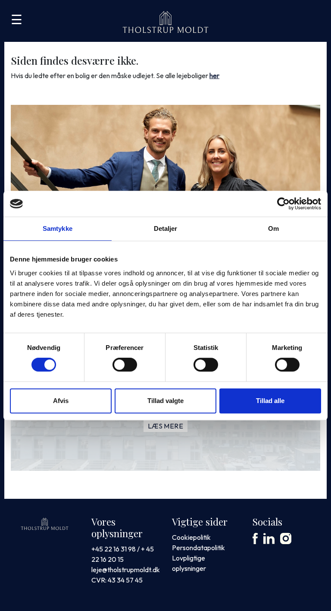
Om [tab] (273, 228)
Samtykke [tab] (57, 228)
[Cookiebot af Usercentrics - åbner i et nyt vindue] (283, 203)
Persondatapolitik (198, 547)
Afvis (61, 400)
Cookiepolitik (191, 537)
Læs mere (165, 426)
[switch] (124, 365)
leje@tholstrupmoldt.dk (125, 569)
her (214, 75)
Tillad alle (270, 400)
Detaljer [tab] (166, 228)
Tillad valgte (165, 400)
